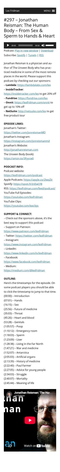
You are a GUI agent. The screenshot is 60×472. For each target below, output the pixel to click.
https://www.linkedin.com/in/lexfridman (28, 253)
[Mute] (43, 45)
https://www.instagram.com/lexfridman (27, 244)
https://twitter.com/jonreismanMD (25, 132)
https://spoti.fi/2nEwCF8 (27, 184)
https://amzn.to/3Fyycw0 (19, 158)
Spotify (21, 55)
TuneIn (32, 55)
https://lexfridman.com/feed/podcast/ (32, 188)
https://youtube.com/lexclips (21, 205)
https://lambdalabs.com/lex (34, 85)
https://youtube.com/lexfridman (23, 197)
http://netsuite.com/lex (32, 111)
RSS (41, 55)
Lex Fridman (13, 10)
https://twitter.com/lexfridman (34, 235)
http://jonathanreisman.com (21, 149)
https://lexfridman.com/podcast (23, 175)
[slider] (50, 45)
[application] (30, 45)
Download (47, 50)
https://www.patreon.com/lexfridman (26, 231)
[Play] (8, 45)
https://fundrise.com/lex (33, 98)
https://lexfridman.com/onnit (32, 102)
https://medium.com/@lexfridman (24, 270)
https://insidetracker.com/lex (21, 93)
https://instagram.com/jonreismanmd (27, 141)
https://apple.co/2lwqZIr (38, 179)
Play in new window (26, 50)
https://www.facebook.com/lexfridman (27, 261)
